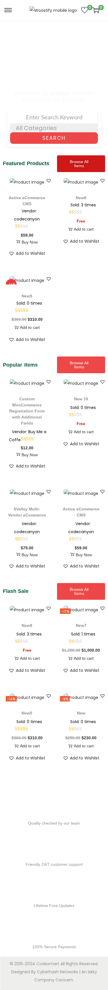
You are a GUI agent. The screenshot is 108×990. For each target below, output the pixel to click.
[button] (48, 180)
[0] (84, 10)
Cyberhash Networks (57, 972)
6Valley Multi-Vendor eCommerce (27, 512)
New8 (81, 197)
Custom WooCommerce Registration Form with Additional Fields (27, 411)
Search (54, 138)
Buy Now (30, 242)
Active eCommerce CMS (27, 200)
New (81, 713)
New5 (27, 296)
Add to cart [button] (84, 229)
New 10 (81, 399)
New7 (81, 625)
